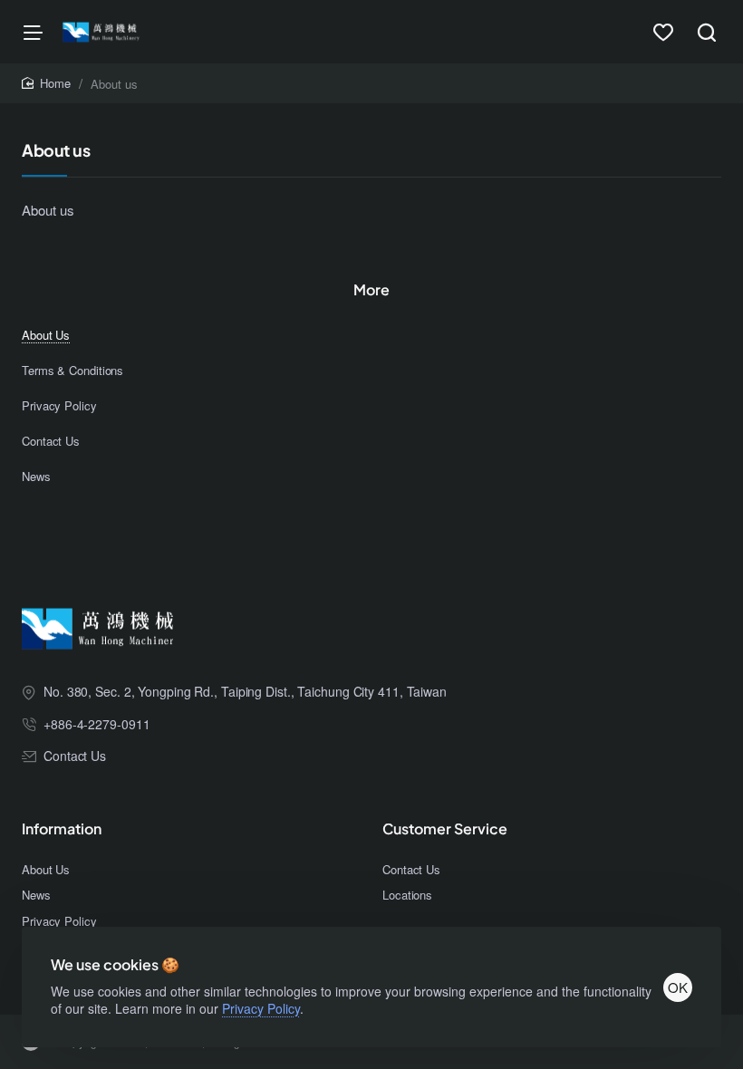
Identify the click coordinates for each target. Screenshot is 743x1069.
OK (678, 987)
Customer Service (444, 829)
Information (61, 829)
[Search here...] (707, 31)
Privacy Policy (261, 1008)
